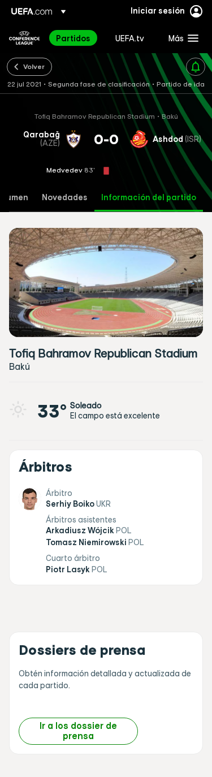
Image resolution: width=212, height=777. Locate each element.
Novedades (65, 197)
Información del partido (148, 197)
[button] (181, 37)
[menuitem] (76, 37)
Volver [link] (34, 66)
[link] (73, 37)
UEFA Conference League (24, 38)
